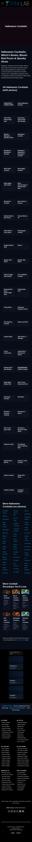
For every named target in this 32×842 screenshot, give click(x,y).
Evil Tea (27, 510)
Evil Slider (16, 568)
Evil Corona (16, 557)
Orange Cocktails (6, 758)
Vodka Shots (21, 736)
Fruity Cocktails (6, 737)
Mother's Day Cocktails (23, 760)
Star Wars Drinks (6, 776)
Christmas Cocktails (22, 748)
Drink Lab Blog (21, 786)
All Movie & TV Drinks (7, 789)
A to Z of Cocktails (22, 774)
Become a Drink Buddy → (18, 708)
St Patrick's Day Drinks (23, 763)
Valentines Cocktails (22, 752)
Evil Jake (16, 560)
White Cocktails (6, 763)
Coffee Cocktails (6, 734)
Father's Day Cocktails (23, 762)
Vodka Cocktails (6, 722)
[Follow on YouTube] (23, 811)
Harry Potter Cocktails (7, 774)
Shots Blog (20, 789)
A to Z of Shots (21, 741)
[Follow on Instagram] (11, 811)
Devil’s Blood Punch (15, 546)
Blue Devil (5, 573)
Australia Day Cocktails (23, 765)
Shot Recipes (21, 732)
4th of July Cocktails (22, 758)
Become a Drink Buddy (23, 778)
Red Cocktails (5, 748)
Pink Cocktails (5, 750)
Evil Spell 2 (16, 572)
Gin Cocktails (5, 724)
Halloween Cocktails (23, 756)
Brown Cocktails (6, 762)
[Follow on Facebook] (9, 811)
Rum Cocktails (5, 726)
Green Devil (28, 543)
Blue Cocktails (5, 752)
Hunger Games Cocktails (8, 784)
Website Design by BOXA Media (16, 829)
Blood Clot (5, 533)
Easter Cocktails (22, 754)
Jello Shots (20, 734)
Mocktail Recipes (20, 640)
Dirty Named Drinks (7, 788)
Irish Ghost (27, 546)
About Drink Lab (22, 784)
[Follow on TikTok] (14, 811)
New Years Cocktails (23, 750)
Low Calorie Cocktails (23, 739)
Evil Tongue (27, 514)
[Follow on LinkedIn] (20, 811)
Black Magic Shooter (5, 524)
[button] (2, 3)
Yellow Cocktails (6, 760)
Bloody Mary (21, 726)
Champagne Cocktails (7, 732)
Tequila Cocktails (6, 728)
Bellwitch (5, 516)
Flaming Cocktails (6, 736)
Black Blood (6, 519)
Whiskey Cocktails (6, 730)
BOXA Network (22, 807)
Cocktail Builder (21, 772)
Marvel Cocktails (6, 780)
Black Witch (6, 529)
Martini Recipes (21, 724)
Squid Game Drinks (7, 782)
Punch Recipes (21, 730)
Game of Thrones (6, 786)
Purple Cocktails (6, 756)
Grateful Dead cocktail (27, 538)
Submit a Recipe (22, 780)
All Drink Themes (6, 772)
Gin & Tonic (20, 728)
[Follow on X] (17, 811)
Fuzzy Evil (27, 533)
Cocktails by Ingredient (23, 776)
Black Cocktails (5, 765)
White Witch (28, 573)
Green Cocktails (6, 754)
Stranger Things (6, 778)
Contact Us (20, 782)
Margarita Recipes (22, 722)
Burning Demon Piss (15, 513)
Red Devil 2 (27, 549)
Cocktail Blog (21, 788)
